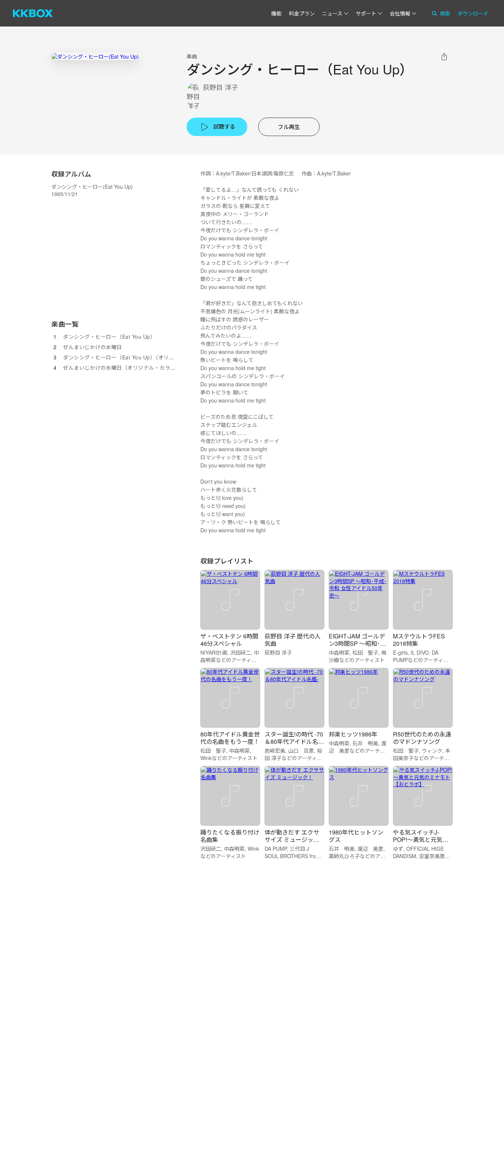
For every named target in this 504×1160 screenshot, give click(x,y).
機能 (276, 13)
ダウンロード (473, 13)
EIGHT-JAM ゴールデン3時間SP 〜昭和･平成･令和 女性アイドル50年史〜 (357, 647)
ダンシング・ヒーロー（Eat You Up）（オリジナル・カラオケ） (140, 357)
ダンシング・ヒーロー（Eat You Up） (109, 336)
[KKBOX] (32, 13)
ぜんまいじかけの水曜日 (92, 347)
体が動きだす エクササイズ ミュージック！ (292, 839)
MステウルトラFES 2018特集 (419, 640)
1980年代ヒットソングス (356, 836)
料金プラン (302, 13)
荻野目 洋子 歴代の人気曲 (293, 640)
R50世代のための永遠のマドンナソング (422, 738)
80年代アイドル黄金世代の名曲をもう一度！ (230, 738)
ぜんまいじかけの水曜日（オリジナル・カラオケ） (124, 367)
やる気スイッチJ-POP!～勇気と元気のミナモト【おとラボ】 (422, 839)
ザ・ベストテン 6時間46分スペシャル (229, 640)
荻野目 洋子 (220, 87)
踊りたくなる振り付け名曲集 (229, 836)
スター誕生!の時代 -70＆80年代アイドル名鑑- (294, 741)
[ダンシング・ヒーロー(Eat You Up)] (95, 56)
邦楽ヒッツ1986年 (353, 734)
